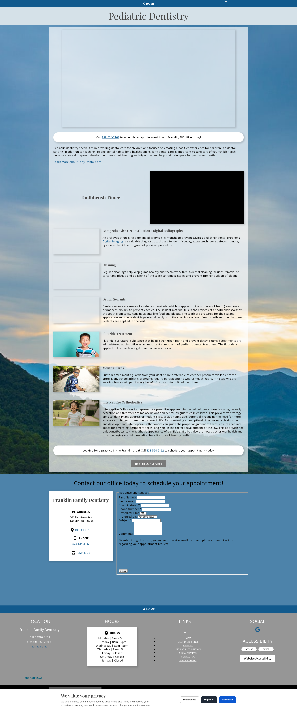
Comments (126, 534)
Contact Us (188, 656)
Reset (266, 649)
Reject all (209, 699)
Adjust (249, 649)
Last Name (127, 501)
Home (150, 3)
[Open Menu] (226, 1)
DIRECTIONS (83, 530)
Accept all (227, 699)
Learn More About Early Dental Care (77, 162)
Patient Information (188, 649)
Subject (125, 520)
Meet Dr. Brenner (188, 641)
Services (188, 645)
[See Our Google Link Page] (257, 629)
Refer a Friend (187, 660)
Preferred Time (129, 513)
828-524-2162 (110, 137)
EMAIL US (84, 553)
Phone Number (130, 509)
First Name (127, 497)
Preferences (189, 699)
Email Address (129, 505)
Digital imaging (113, 241)
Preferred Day (128, 516)
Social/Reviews (188, 652)
